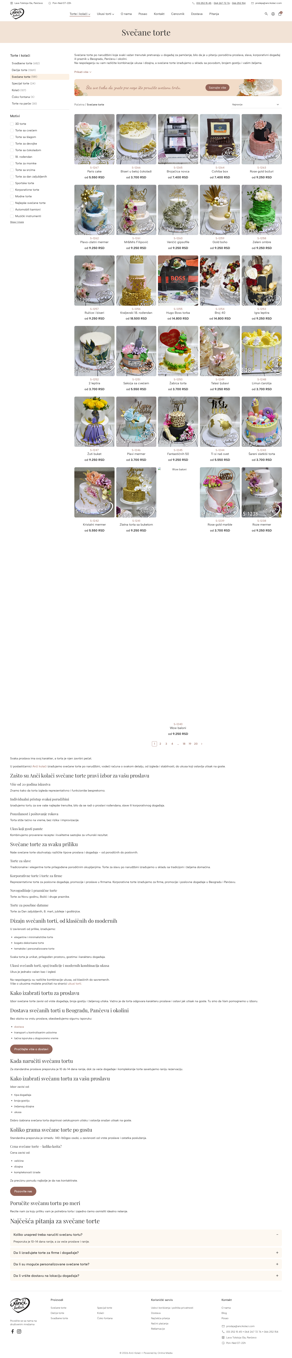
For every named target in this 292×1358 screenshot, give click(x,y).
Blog (224, 1313)
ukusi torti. (75, 983)
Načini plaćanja (159, 1323)
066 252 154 (239, 3)
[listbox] (256, 104)
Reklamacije (158, 1328)
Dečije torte (57, 1313)
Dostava (156, 1313)
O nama (226, 1307)
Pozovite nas (23, 1191)
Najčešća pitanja (160, 1318)
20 (196, 743)
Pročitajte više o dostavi (31, 1049)
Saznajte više (217, 87)
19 (190, 743)
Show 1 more (17, 222)
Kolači (100, 1313)
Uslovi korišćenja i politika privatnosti (172, 1307)
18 (184, 743)
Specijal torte (104, 1307)
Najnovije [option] (237, 104)
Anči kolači (39, 766)
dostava (19, 1026)
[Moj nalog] (273, 14)
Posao (225, 1318)
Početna (79, 104)
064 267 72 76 (222, 3)
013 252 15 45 (203, 3)
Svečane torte (58, 1307)
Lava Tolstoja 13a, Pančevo (241, 1337)
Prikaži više (81, 72)
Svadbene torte (59, 1318)
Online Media (165, 1353)
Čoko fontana (105, 1318)
